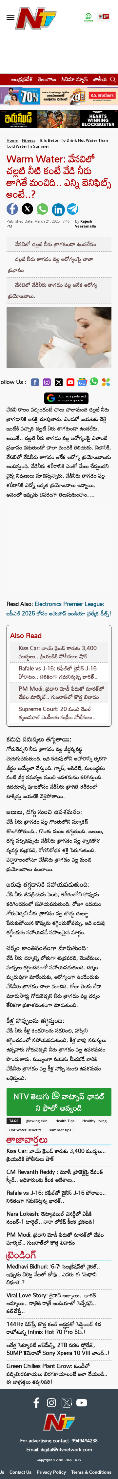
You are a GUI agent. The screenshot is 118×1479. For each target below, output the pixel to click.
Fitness (28, 140)
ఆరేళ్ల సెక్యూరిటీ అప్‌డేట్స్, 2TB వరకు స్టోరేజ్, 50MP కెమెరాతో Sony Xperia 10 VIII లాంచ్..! (58, 1349)
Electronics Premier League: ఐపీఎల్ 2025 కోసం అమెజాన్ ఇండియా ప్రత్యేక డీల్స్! (59, 608)
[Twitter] (59, 384)
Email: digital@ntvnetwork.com (59, 1449)
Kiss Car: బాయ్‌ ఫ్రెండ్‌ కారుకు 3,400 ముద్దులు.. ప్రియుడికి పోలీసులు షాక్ (58, 652)
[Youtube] (70, 384)
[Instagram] (47, 384)
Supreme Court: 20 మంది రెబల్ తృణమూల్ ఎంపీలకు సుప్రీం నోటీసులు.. (57, 713)
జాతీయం (102, 79)
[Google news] (82, 384)
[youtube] (81, 1404)
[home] (4, 79)
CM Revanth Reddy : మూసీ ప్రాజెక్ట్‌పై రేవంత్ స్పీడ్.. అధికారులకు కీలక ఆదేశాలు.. (55, 1176)
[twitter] (28, 209)
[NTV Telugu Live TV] (103, 17)
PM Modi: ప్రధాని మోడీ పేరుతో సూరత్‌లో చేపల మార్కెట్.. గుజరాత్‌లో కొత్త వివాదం (61, 693)
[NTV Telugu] (35, 18)
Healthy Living (94, 1120)
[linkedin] (58, 209)
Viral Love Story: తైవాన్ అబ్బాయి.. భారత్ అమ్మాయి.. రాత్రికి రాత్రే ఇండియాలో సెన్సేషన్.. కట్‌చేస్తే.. (51, 1303)
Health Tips (64, 1120)
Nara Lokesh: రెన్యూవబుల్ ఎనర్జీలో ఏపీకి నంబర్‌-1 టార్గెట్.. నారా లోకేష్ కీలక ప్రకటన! (50, 1218)
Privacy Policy (51, 1472)
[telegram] (73, 209)
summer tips (60, 1129)
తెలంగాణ (47, 79)
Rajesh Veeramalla (85, 223)
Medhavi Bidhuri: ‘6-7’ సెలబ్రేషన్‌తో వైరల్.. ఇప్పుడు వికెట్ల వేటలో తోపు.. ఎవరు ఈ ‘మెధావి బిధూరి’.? (53, 1274)
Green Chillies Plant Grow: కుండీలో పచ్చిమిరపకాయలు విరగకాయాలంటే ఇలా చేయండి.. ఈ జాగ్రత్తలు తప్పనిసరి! (57, 1373)
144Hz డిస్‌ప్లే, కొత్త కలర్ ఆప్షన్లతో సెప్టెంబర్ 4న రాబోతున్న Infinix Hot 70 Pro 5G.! (54, 1328)
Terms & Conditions (91, 1472)
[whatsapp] (43, 209)
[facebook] (13, 209)
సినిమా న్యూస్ (75, 79)
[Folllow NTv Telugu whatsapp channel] (88, 17)
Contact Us (20, 1472)
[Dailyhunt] (106, 384)
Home (12, 140)
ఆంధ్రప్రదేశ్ (22, 79)
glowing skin (37, 1120)
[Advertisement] (59, 545)
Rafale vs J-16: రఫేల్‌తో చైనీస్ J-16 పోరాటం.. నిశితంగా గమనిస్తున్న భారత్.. (58, 672)
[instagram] (51, 1404)
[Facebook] (35, 384)
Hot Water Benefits (25, 1129)
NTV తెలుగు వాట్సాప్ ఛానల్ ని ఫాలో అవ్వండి (59, 1101)
